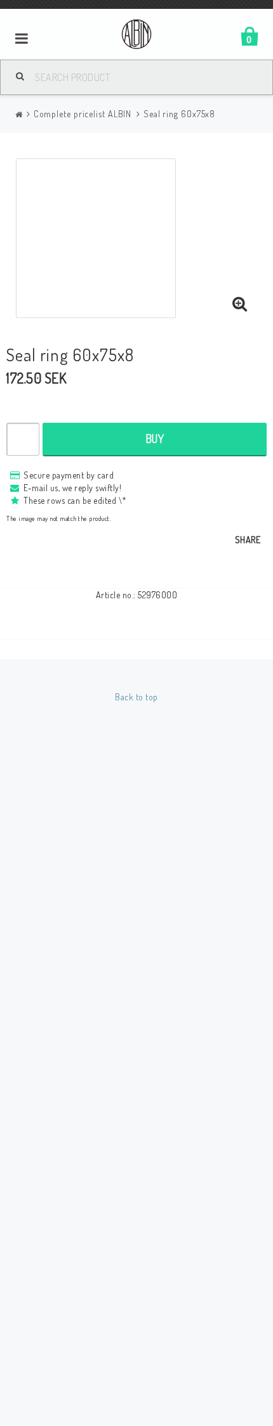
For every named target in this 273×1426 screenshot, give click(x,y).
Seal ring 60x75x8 (179, 113)
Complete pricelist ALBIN (83, 113)
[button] (240, 304)
